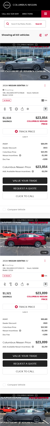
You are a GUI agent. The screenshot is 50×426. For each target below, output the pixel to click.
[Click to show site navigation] (45, 13)
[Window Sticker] (45, 109)
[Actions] (44, 85)
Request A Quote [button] (25, 188)
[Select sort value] (45, 35)
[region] (25, 157)
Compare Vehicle (16, 209)
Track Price (27, 131)
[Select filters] (40, 35)
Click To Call (25, 196)
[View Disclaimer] (28, 109)
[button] (10, 14)
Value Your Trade (25, 180)
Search (39, 24)
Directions (27, 14)
